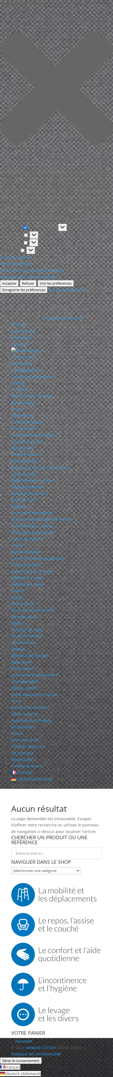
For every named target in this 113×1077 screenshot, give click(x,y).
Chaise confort (24, 688)
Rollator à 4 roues (27, 584)
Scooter (18, 590)
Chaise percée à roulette (33, 435)
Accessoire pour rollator (33, 532)
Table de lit (21, 662)
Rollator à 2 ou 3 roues (32, 571)
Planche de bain (26, 454)
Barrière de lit (24, 616)
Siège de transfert (27, 486)
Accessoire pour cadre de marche (42, 519)
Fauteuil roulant (26, 564)
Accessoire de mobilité (32, 512)
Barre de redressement (32, 610)
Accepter (9, 283)
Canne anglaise (25, 551)
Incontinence (23, 727)
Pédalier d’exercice (28, 746)
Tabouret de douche (29, 493)
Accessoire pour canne (32, 525)
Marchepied (22, 447)
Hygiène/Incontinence (31, 720)
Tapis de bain (23, 500)
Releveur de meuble (29, 655)
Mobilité (18, 506)
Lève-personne (24, 739)
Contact (18, 324)
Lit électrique (23, 642)
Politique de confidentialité (36, 1054)
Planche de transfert (30, 707)
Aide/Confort (23, 668)
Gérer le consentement (20, 1060)
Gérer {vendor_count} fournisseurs (32, 270)
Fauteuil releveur (27, 636)
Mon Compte (23, 331)
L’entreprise (21, 363)
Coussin (18, 623)
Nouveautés (22, 759)
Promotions (21, 337)
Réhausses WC (24, 461)
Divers (17, 733)
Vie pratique (22, 753)
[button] (56, 89)
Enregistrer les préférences (23, 289)
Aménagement (24, 681)
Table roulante (24, 714)
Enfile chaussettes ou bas (34, 694)
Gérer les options (16, 257)
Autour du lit (23, 603)
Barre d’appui (23, 402)
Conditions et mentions (32, 376)
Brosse (17, 409)
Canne (17, 545)
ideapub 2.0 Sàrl (41, 1047)
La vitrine (19, 389)
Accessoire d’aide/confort (34, 675)
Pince (16, 700)
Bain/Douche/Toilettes (31, 396)
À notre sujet (23, 357)
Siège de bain (23, 474)
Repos (16, 597)
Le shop (18, 383)
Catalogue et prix (27, 370)
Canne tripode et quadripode (38, 558)
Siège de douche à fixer (32, 480)
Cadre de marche (27, 538)
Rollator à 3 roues (27, 577)
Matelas (18, 649)
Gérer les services (16, 263)
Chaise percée (24, 428)
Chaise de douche (27, 422)
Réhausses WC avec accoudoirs (40, 467)
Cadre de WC (23, 415)
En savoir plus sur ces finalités (28, 276)
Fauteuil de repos (27, 629)
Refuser (28, 283)
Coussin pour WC (27, 441)
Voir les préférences (56, 283)
